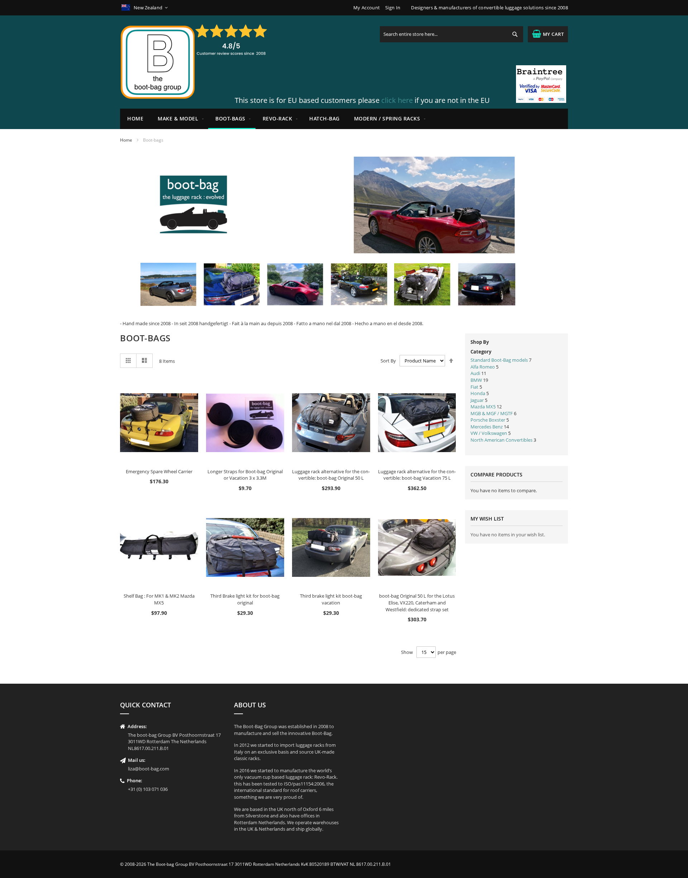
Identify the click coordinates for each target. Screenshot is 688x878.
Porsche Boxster (487, 420)
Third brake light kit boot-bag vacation (331, 599)
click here (397, 100)
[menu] (344, 119)
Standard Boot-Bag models (499, 360)
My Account (366, 7)
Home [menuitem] (135, 118)
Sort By (388, 360)
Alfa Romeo (482, 367)
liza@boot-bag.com (148, 768)
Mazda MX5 (483, 406)
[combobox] (451, 34)
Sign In (392, 7)
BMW (476, 380)
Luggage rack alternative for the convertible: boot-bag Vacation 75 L (417, 474)
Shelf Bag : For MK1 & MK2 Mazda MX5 (159, 599)
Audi (475, 373)
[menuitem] (179, 119)
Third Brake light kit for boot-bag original (245, 599)
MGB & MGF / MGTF (492, 413)
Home (126, 140)
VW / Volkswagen (488, 433)
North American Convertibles (502, 440)
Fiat (474, 387)
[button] (145, 7)
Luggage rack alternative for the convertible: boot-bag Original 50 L (331, 474)
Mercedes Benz (486, 426)
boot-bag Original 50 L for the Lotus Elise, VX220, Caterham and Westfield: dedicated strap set (417, 602)
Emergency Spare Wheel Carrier (159, 471)
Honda (477, 393)
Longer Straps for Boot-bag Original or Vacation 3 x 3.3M (245, 474)
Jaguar (477, 400)
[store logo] (157, 62)
